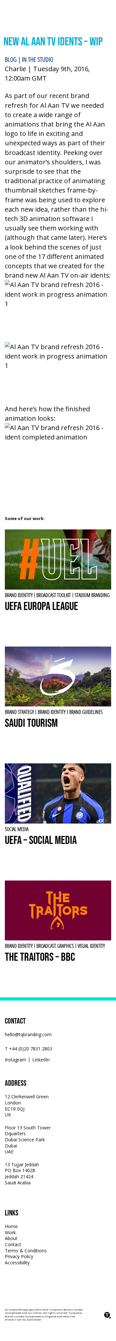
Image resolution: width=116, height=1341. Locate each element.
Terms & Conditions (26, 1250)
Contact (13, 1244)
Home (11, 1226)
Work (10, 1232)
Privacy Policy (19, 1256)
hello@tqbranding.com (28, 1034)
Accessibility (17, 1262)
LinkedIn (41, 1060)
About (11, 1238)
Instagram (15, 1060)
